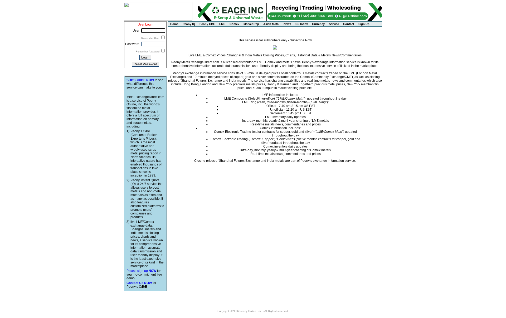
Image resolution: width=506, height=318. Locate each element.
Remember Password (148, 51)
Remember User (150, 38)
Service (334, 24)
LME (222, 24)
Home (174, 24)
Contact (348, 24)
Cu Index (301, 24)
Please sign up (141, 271)
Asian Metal (271, 24)
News (287, 24)
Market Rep (251, 24)
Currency (318, 24)
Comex (234, 24)
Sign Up (363, 24)
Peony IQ (189, 24)
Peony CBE (207, 24)
